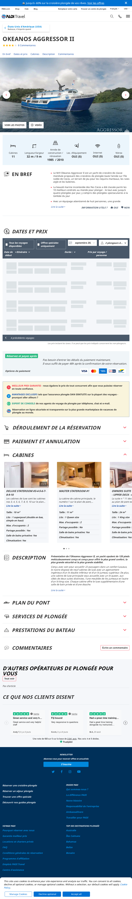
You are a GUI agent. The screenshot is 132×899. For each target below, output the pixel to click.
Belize (69, 847)
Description (48, 54)
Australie (71, 830)
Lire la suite (57, 206)
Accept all (76, 894)
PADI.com (6, 9)
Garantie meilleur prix (14, 835)
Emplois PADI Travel (13, 864)
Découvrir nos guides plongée (19, 802)
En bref (6, 54)
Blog (36, 9)
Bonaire (70, 852)
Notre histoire (74, 800)
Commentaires (66, 54)
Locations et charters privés (17, 841)
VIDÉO (38, 125)
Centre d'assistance (13, 869)
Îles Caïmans (73, 835)
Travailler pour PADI (77, 817)
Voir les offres (95, 3)
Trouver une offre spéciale (16, 796)
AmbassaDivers (74, 811)
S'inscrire (66, 764)
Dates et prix (20, 54)
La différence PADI (76, 794)
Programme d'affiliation (15, 858)
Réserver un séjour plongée (17, 791)
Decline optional (47, 894)
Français (113, 8)
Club (26, 9)
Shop (17, 9)
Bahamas (71, 841)
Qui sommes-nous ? (77, 789)
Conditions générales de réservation (22, 852)
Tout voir (9, 678)
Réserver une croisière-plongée (19, 785)
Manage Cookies (18, 894)
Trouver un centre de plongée (93, 9)
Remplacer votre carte (67, 9)
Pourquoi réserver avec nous (18, 830)
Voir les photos (14, 125)
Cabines (35, 54)
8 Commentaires (27, 45)
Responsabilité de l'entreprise (82, 806)
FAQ (4, 847)
